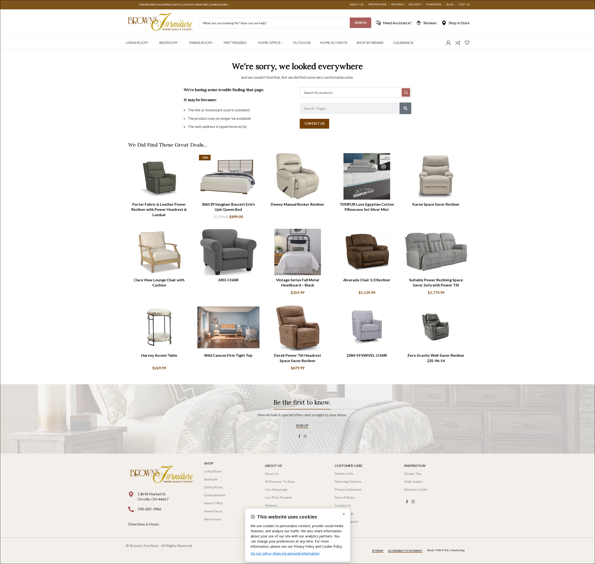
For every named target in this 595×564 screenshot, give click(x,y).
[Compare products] (457, 42)
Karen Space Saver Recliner (436, 204)
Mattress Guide (415, 489)
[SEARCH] (406, 92)
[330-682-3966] (131, 509)
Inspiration (415, 466)
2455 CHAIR (228, 280)
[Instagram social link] (305, 436)
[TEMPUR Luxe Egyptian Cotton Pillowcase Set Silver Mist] (367, 176)
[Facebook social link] (299, 436)
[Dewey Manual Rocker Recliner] (298, 176)
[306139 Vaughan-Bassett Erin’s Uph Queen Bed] (228, 176)
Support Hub (344, 513)
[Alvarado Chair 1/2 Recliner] (367, 252)
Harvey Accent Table (159, 355)
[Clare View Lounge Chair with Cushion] (159, 252)
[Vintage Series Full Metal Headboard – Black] (298, 252)
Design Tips (413, 474)
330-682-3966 (149, 509)
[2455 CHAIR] (228, 252)
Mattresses (212, 519)
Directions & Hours (144, 524)
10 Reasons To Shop (280, 481)
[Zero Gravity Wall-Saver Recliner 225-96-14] (436, 327)
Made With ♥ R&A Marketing (446, 550)
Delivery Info (344, 474)
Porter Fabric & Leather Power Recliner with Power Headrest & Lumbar (159, 209)
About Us (273, 466)
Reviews (271, 505)
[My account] (448, 42)
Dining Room (213, 487)
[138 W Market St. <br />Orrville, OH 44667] (131, 494)
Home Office (213, 503)
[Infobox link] (184, 5)
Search (360, 23)
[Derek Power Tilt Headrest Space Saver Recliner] (298, 327)
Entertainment (215, 495)
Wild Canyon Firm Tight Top (228, 355)
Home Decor (213, 511)
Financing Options (348, 481)
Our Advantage (276, 489)
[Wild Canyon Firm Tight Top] (228, 327)
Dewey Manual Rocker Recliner (297, 204)
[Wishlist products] (467, 42)
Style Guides (413, 481)
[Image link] (161, 474)
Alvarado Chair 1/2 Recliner (366, 280)
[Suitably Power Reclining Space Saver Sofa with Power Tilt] (436, 252)
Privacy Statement (348, 489)
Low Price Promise (278, 497)
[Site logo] (160, 22)
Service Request (347, 521)
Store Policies (345, 497)
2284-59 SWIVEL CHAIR (366, 355)
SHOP (208, 463)
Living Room (213, 471)
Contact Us (343, 505)
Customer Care (348, 466)
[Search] (405, 108)
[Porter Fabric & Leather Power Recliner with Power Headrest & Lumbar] (159, 176)
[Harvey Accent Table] (159, 327)
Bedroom (210, 479)
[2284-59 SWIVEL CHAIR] (367, 327)
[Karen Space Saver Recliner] (436, 176)
